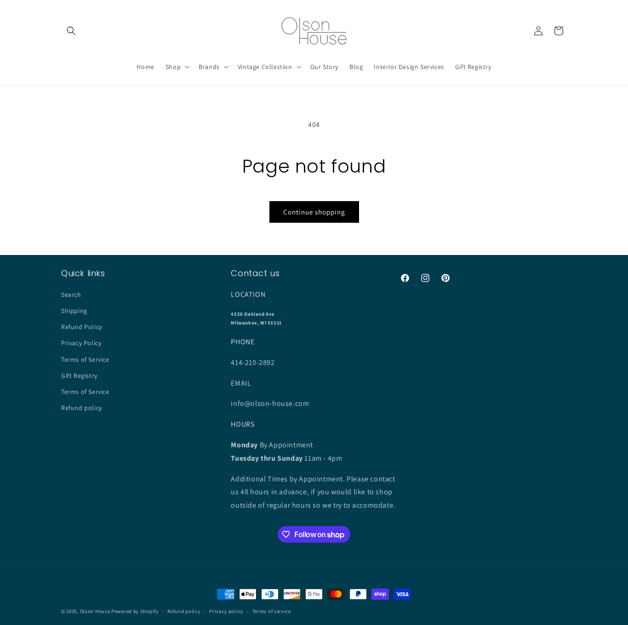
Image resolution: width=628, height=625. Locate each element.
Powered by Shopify (135, 611)
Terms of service (271, 611)
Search (71, 294)
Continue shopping (314, 212)
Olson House (95, 611)
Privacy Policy (81, 343)
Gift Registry (79, 375)
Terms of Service (85, 359)
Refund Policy (81, 327)
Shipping (74, 311)
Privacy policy (226, 611)
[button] (71, 31)
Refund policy (81, 408)
